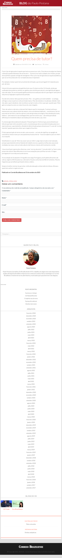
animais (6, 181)
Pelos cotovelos (31, 524)
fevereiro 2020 (31, 419)
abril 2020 (31, 414)
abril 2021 (31, 381)
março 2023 (31, 340)
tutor (15, 181)
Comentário (6, 191)
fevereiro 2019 (31, 452)
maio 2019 (31, 444)
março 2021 (31, 384)
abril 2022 (31, 348)
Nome (4, 198)
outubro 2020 (31, 398)
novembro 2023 (31, 318)
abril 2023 (31, 338)
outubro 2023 (31, 321)
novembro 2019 (31, 428)
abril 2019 (31, 447)
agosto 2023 (31, 327)
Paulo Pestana (38, 64)
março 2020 (31, 417)
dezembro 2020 (31, 392)
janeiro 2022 (31, 357)
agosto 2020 (31, 403)
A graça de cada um (31, 301)
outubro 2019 (31, 430)
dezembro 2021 (31, 359)
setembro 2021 (31, 368)
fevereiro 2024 (31, 313)
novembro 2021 (31, 362)
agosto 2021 (31, 370)
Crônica (46, 64)
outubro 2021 (31, 365)
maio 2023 (31, 335)
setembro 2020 (31, 400)
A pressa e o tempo (31, 293)
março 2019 (31, 449)
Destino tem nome (31, 304)
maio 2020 (31, 411)
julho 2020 (31, 406)
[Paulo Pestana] (37, 3)
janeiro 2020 (31, 422)
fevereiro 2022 (31, 354)
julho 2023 (31, 329)
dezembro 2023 (31, 316)
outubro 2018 (31, 460)
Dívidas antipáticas (31, 532)
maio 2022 (31, 346)
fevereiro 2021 (31, 387)
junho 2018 (31, 469)
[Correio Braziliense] (9, 3)
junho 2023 (31, 332)
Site (3, 212)
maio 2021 (31, 378)
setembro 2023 (31, 324)
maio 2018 (31, 471)
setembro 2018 (31, 463)
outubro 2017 (31, 485)
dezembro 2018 (31, 458)
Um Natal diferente (31, 296)
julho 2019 (31, 439)
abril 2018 (31, 474)
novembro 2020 (31, 395)
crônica (11, 181)
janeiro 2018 (31, 482)
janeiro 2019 (31, 455)
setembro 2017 (31, 488)
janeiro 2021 (31, 389)
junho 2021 (31, 376)
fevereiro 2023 (31, 343)
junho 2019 (31, 441)
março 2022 (31, 351)
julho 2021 (31, 373)
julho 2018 (31, 466)
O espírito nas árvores (31, 298)
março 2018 (31, 477)
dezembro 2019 (31, 425)
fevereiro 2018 (31, 479)
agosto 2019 (31, 436)
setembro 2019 (31, 433)
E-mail (4, 205)
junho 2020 (31, 409)
